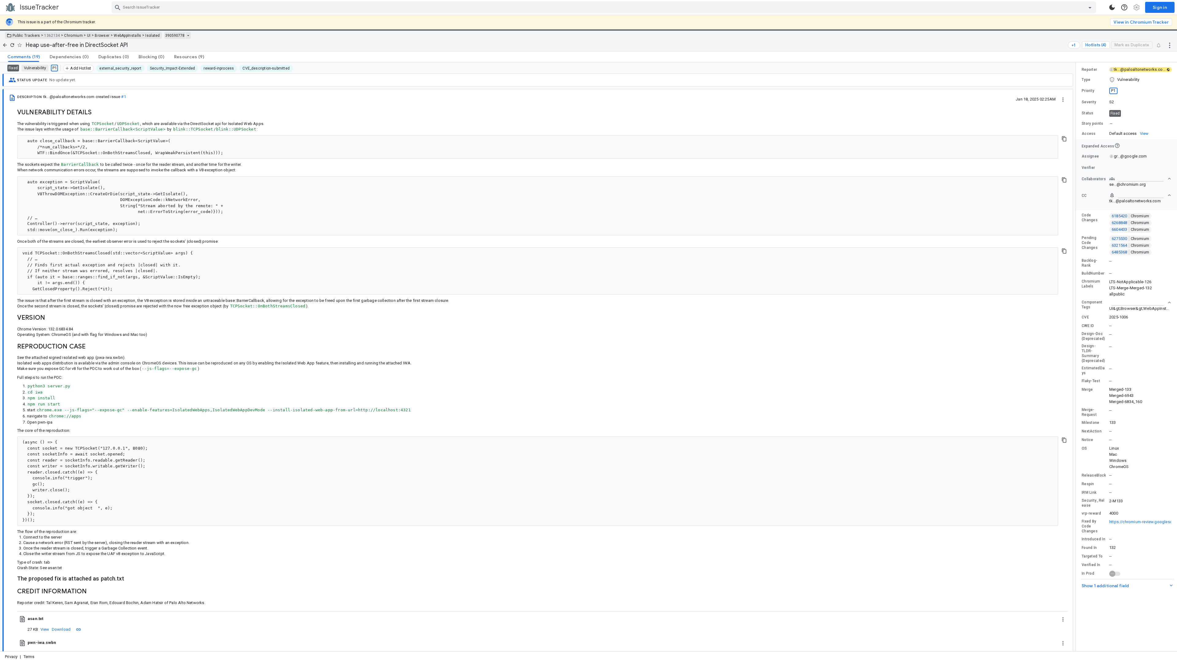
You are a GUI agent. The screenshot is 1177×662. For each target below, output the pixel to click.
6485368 (1130, 252)
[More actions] (1170, 45)
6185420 (1130, 216)
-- (1111, 123)
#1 (123, 96)
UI (89, 35)
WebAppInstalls (127, 35)
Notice (1087, 440)
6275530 (1130, 238)
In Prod (1088, 573)
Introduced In (1093, 539)
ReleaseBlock (1094, 475)
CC (1084, 195)
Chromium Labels (1091, 283)
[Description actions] (1063, 99)
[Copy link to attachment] (78, 629)
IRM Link (1089, 492)
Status (1088, 113)
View (44, 629)
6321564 (1130, 245)
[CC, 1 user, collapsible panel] (1140, 195)
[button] (1126, 80)
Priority (1088, 91)
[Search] (117, 7)
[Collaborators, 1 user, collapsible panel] (1140, 178)
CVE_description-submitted (266, 68)
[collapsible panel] (1140, 302)
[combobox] (604, 7)
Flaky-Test (1091, 381)
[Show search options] (1090, 7)
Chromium (73, 35)
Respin (1088, 484)
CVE (1085, 317)
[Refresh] (12, 45)
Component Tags (1092, 304)
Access (1089, 133)
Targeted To (1092, 556)
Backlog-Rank (1089, 263)
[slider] (1077, 356)
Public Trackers (26, 35)
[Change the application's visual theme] (1112, 7)
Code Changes (1090, 217)
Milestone (1090, 422)
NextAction (1092, 431)
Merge (1087, 389)
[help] (1124, 7)
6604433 (1130, 229)
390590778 (175, 35)
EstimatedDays (1093, 370)
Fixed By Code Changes (1090, 526)
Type (1086, 80)
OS (1084, 448)
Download (61, 629)
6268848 (1130, 222)
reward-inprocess (219, 68)
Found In (1089, 548)
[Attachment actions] (1063, 619)
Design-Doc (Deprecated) (1093, 336)
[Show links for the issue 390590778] (188, 35)
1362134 (52, 35)
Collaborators (1094, 179)
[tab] (23, 56)
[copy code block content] (1064, 139)
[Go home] (5, 45)
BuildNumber (1093, 273)
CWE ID (1088, 326)
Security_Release (1093, 503)
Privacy (11, 656)
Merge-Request (1089, 412)
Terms (29, 656)
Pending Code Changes (1090, 243)
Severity (1089, 102)
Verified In (1091, 565)
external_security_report (120, 68)
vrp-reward (1091, 513)
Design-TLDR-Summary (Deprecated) (1093, 353)
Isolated (152, 35)
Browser (102, 35)
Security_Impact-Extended (172, 68)
